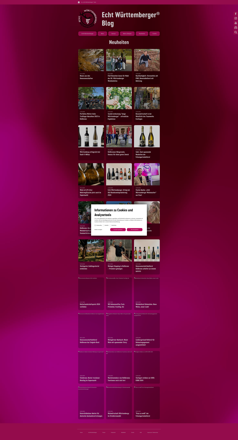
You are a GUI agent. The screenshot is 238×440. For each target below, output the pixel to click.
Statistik (106, 225)
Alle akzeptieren (134, 229)
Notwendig (99, 225)
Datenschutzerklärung (114, 222)
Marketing (114, 225)
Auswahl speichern (118, 229)
